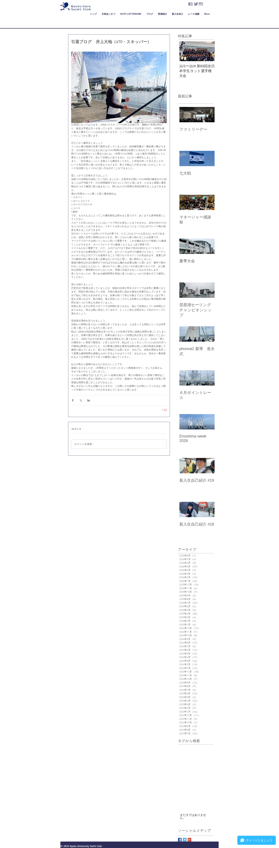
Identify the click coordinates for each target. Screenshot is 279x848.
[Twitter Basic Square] (184, 840)
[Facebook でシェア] (72, 400)
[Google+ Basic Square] (189, 840)
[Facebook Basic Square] (180, 840)
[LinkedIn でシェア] (88, 400)
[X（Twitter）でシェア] (80, 400)
